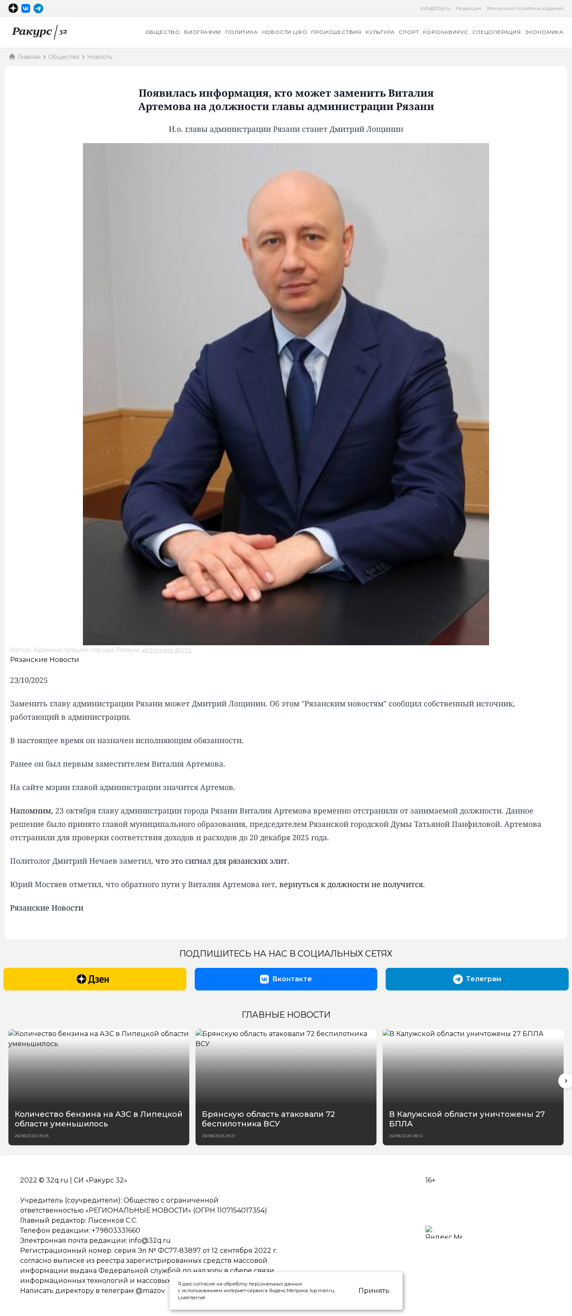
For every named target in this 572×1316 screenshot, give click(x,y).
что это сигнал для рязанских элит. (223, 861)
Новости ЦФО (284, 32)
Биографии (202, 32)
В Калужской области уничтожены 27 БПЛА (467, 1119)
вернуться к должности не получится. (352, 884)
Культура (380, 32)
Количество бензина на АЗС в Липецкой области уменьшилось (99, 1119)
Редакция (468, 8)
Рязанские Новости (44, 660)
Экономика (544, 32)
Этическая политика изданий (525, 8)
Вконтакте (292, 979)
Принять (373, 1291)
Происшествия (336, 32)
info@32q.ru (435, 8)
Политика (241, 32)
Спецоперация (496, 32)
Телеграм (483, 979)
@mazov (150, 1291)
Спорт (409, 32)
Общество (162, 32)
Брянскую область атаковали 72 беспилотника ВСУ (268, 1119)
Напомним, (31, 811)
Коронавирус (445, 32)
